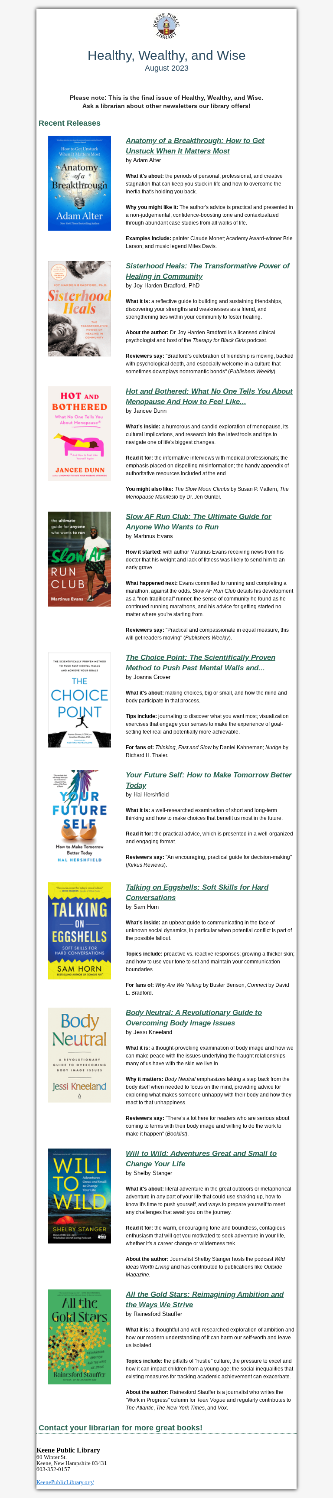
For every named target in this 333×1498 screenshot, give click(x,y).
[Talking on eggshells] (79, 977)
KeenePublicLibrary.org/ (65, 1482)
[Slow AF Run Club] (79, 604)
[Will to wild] (79, 1241)
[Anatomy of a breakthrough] (79, 228)
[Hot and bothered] (79, 479)
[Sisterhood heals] (79, 354)
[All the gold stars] (79, 1382)
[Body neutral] (79, 1100)
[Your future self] (79, 865)
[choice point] (79, 745)
